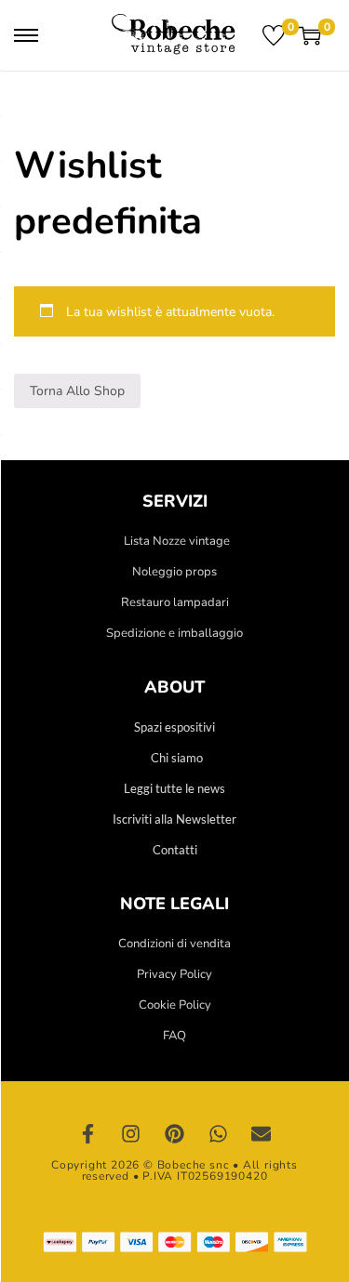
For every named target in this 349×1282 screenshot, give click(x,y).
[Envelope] (261, 1134)
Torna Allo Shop (77, 391)
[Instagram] (131, 1134)
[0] (273, 35)
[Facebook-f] (88, 1134)
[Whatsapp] (218, 1134)
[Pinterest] (175, 1134)
